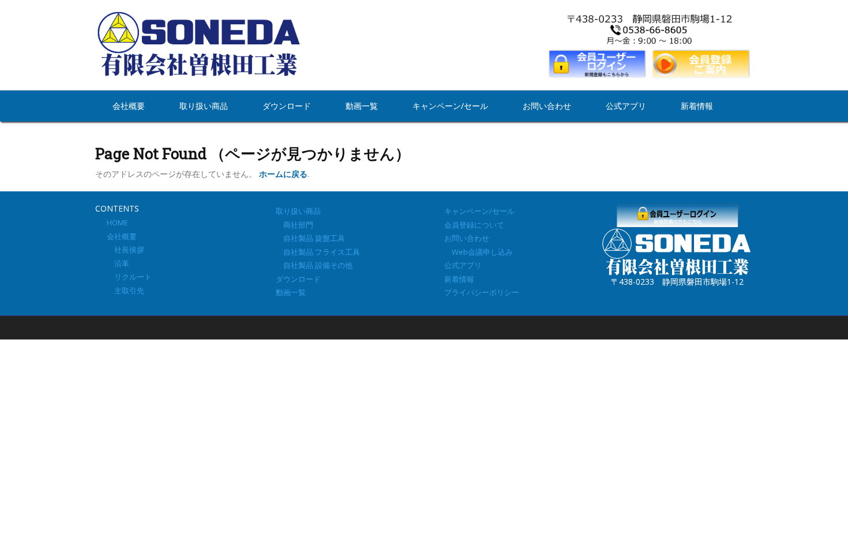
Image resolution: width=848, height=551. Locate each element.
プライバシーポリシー (481, 292)
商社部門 (294, 225)
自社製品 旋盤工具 (310, 238)
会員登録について (474, 225)
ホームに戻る (283, 173)
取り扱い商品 (203, 105)
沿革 (118, 263)
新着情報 (697, 105)
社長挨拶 (125, 249)
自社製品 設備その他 (314, 265)
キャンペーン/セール (450, 105)
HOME (117, 222)
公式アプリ (626, 105)
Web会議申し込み (478, 252)
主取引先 (125, 290)
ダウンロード (286, 105)
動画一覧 (362, 105)
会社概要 (128, 105)
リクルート (129, 276)
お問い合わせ (547, 105)
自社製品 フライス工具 (318, 252)
